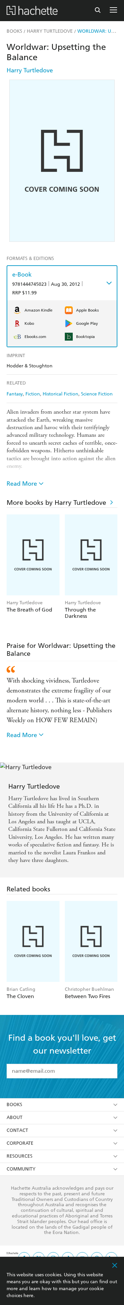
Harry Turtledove (30, 70)
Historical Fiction (60, 394)
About (14, 1117)
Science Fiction (97, 394)
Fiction (32, 394)
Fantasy (15, 394)
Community (21, 1169)
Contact (17, 1130)
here (28, 1295)
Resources (19, 1156)
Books (14, 1104)
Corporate (20, 1143)
